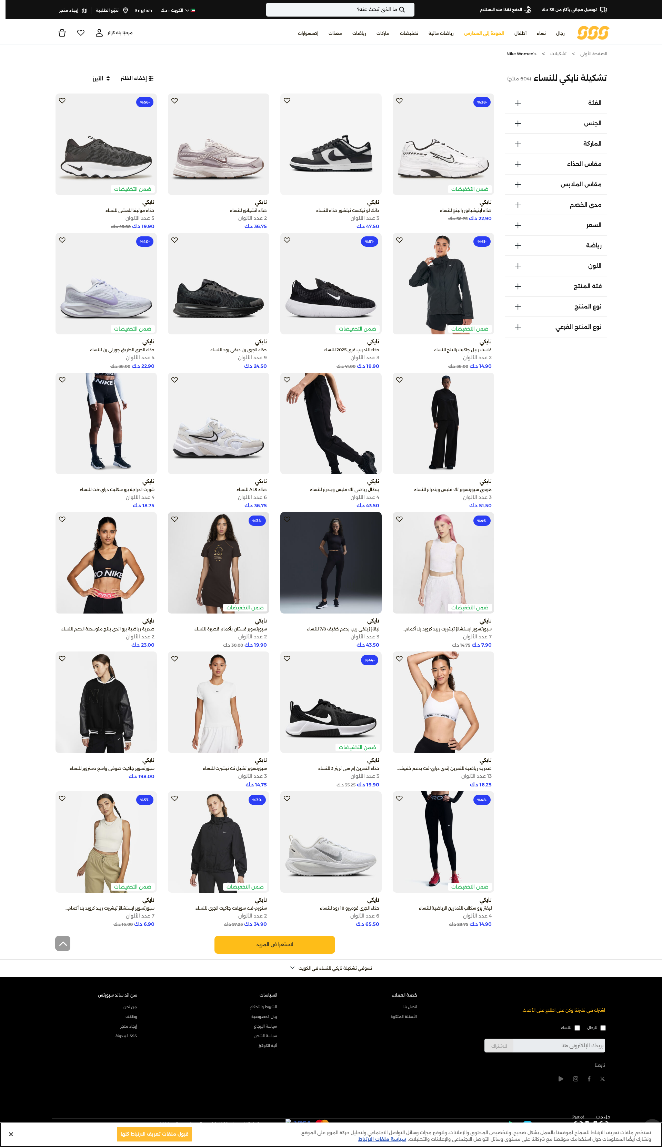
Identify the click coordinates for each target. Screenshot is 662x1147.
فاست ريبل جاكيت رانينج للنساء (463, 349)
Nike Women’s (521, 53)
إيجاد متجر (69, 10)
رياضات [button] (359, 33)
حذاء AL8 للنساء (252, 489)
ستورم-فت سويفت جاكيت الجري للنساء (231, 908)
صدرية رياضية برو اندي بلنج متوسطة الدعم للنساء (107, 628)
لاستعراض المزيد (274, 944)
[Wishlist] (80, 33)
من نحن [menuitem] (130, 1006)
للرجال (592, 1027)
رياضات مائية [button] (441, 33)
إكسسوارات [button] (308, 33)
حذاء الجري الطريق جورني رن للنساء (122, 349)
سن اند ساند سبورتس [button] (117, 995)
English (143, 10)
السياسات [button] (268, 995)
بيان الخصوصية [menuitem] (264, 1016)
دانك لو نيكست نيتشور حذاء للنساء (347, 210)
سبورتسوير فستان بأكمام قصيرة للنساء (230, 628)
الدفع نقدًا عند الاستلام (501, 9)
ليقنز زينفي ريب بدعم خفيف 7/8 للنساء (343, 628)
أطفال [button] (520, 33)
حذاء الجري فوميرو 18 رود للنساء (349, 908)
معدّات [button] (335, 33)
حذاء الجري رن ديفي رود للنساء (238, 349)
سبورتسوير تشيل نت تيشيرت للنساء (235, 768)
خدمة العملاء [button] (404, 995)
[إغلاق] (11, 1134)
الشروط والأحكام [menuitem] (263, 1006)
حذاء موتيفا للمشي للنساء (130, 210)
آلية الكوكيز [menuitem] (268, 1045)
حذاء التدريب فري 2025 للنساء (351, 349)
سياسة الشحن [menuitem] (265, 1035)
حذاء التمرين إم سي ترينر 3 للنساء (348, 768)
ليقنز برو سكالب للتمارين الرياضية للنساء (455, 908)
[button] (137, 78)
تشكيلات (558, 53)
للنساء (566, 1027)
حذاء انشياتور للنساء (248, 210)
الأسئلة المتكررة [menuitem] (404, 1016)
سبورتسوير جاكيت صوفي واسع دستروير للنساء (112, 768)
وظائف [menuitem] (131, 1016)
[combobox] (340, 10)
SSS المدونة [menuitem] (126, 1035)
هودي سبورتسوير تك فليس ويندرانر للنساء (453, 489)
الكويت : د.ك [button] (172, 10)
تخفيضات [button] (409, 33)
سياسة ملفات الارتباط (382, 1139)
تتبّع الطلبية (108, 10)
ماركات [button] (383, 33)
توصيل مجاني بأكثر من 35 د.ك (570, 9)
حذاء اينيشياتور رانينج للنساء (466, 210)
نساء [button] (541, 33)
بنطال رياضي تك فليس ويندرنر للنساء (344, 489)
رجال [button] (560, 33)
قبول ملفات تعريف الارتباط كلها (155, 1134)
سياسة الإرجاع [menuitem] (265, 1026)
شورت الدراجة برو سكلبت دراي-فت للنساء (117, 489)
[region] (331, 1135)
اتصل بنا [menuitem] (410, 1006)
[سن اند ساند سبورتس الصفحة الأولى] (593, 32)
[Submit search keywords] (407, 10)
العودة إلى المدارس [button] (484, 33)
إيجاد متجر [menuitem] (128, 1026)
